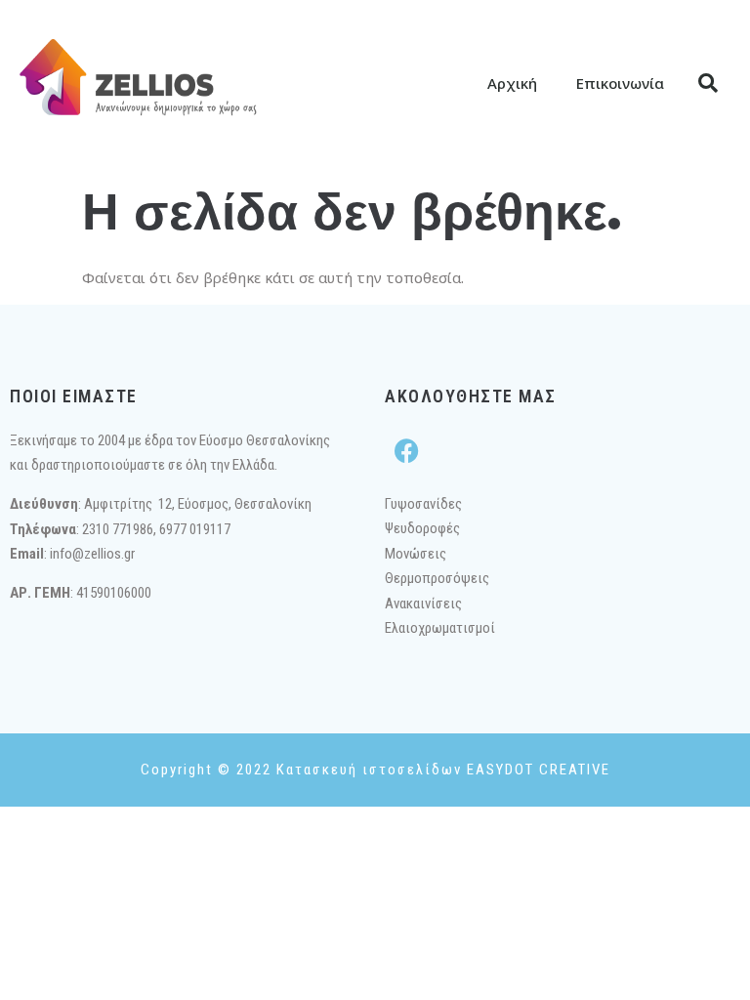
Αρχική (512, 83)
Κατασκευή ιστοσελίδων (369, 769)
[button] (708, 83)
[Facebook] (407, 451)
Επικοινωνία (620, 83)
